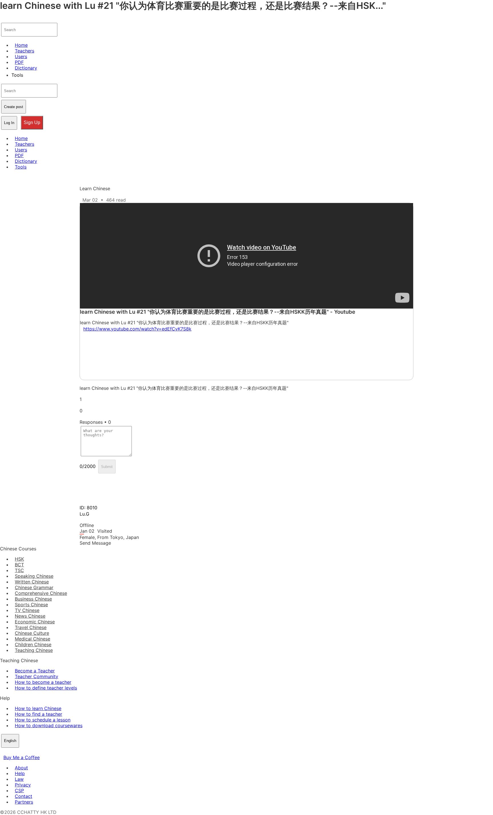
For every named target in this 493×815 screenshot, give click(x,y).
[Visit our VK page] (17, 752)
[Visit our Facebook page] (3, 752)
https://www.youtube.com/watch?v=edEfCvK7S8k (137, 329)
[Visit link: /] (3, 19)
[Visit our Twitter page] (10, 752)
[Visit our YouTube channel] (24, 752)
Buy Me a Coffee (21, 757)
